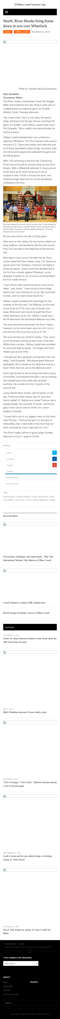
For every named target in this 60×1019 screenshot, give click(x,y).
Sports (8, 31)
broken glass (9, 496)
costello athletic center (26, 496)
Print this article (12, 483)
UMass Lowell (22, 31)
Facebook (11, 459)
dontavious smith (46, 496)
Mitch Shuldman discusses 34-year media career (25, 712)
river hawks (8, 499)
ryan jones (20, 499)
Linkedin (10, 471)
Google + (10, 465)
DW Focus (30, 12)
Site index (30, 951)
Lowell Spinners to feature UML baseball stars (24, 603)
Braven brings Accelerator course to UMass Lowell (26, 613)
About (5, 982)
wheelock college (47, 499)
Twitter (9, 453)
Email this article (12, 477)
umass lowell (32, 499)
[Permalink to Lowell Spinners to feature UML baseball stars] (30, 584)
